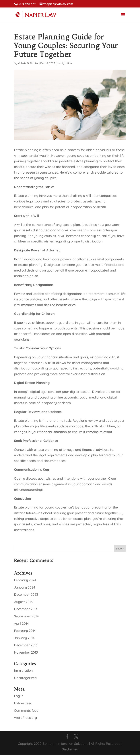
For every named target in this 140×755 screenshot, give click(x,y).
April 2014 (21, 623)
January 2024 (24, 587)
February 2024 (25, 580)
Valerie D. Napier (28, 63)
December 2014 (26, 609)
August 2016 (23, 602)
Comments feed (26, 710)
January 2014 (24, 638)
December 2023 (26, 594)
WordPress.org (25, 718)
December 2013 (26, 645)
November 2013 (26, 652)
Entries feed (23, 703)
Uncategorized (25, 678)
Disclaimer (70, 749)
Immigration (64, 63)
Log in (19, 696)
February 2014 (25, 631)
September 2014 (26, 616)
